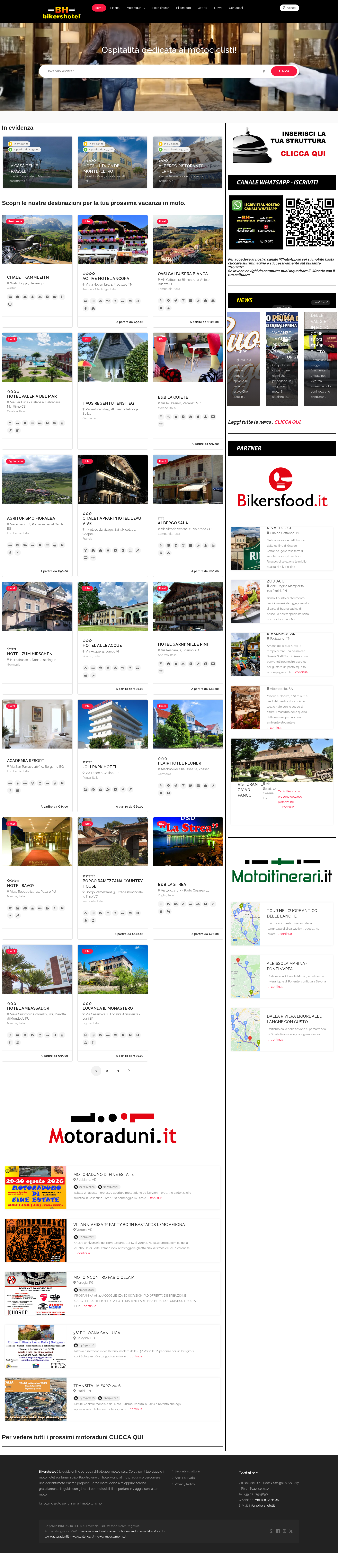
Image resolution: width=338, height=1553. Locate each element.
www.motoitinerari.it (122, 1531)
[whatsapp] (271, 1531)
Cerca (284, 71)
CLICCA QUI (287, 422)
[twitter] (290, 1531)
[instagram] (284, 1531)
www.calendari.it (83, 1536)
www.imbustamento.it (111, 1536)
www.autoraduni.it (57, 1536)
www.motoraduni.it (93, 1531)
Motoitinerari (160, 8)
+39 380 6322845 (267, 1500)
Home (99, 8)
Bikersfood (183, 8)
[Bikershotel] (61, 12)
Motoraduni (134, 8)
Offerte (202, 8)
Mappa (115, 8)
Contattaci (236, 8)
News (218, 8)
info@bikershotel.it (262, 1505)
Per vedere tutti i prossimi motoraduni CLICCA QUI (72, 1437)
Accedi (291, 8)
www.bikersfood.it (151, 1531)
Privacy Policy (185, 1484)
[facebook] (277, 1531)
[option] (37, 162)
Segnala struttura (187, 1471)
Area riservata (185, 1478)
